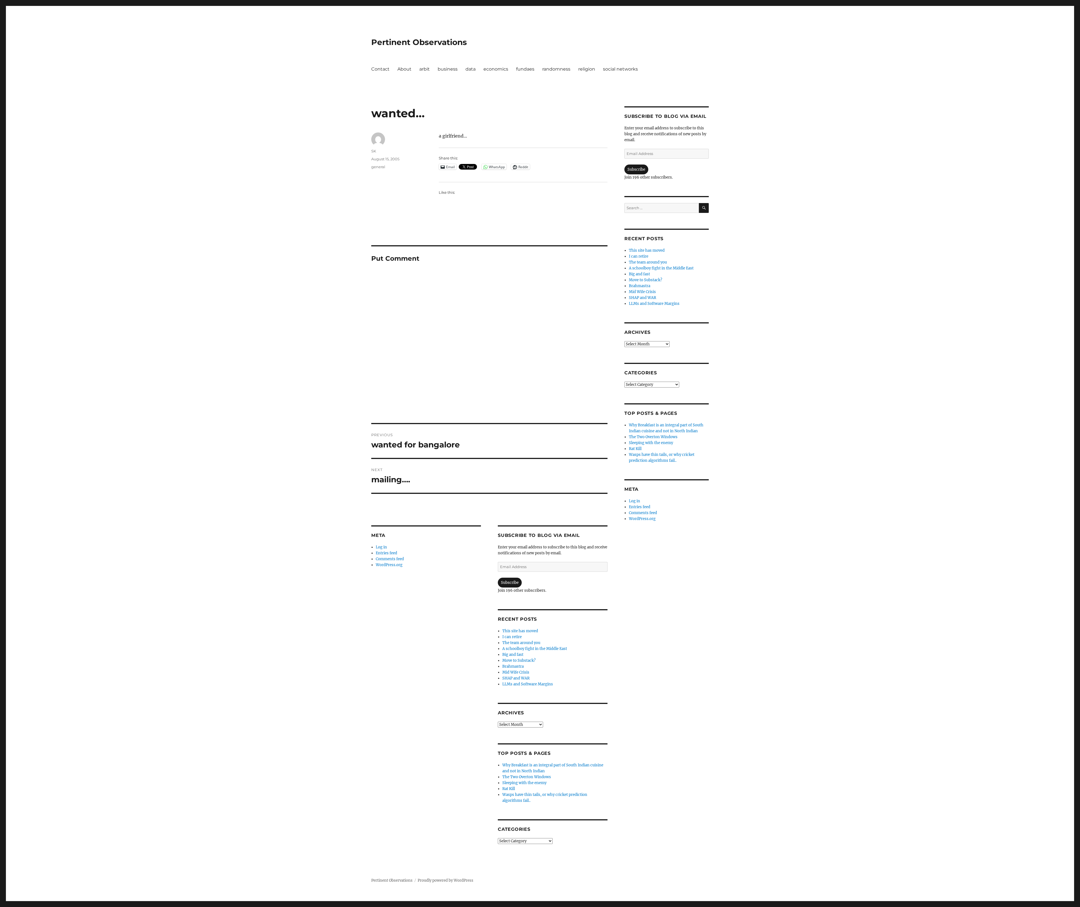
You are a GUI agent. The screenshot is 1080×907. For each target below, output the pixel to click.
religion (586, 69)
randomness (556, 69)
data (470, 69)
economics (495, 69)
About (404, 69)
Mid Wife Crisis (515, 672)
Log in (381, 547)
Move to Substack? (519, 660)
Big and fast (512, 654)
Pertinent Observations (419, 42)
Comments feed (390, 559)
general (378, 167)
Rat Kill (508, 788)
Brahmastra (513, 666)
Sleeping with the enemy (524, 782)
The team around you (521, 642)
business (448, 69)
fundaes (525, 69)
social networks (620, 69)
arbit (424, 69)
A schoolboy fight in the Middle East (534, 648)
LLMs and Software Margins (527, 684)
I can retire (512, 636)
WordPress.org (389, 564)
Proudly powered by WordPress (445, 880)
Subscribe (510, 582)
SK (373, 151)
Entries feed (386, 553)
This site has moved (520, 631)
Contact (380, 69)
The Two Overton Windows (526, 777)
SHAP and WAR (516, 678)
